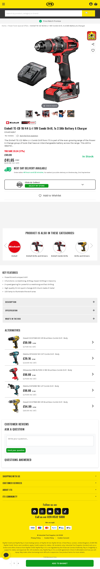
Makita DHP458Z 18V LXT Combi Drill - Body (41, 386)
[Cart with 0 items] (95, 4)
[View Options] (93, 342)
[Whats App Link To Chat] (14, 554)
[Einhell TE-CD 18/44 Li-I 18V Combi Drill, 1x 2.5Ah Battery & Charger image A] (70, 114)
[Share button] (93, 44)
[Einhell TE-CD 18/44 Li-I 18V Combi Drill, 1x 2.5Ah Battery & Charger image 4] (62, 114)
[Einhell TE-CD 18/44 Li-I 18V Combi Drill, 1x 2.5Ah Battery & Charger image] (29, 114)
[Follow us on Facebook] (34, 511)
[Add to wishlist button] (93, 50)
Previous (5, 244)
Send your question (16, 450)
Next (91, 244)
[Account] (90, 4)
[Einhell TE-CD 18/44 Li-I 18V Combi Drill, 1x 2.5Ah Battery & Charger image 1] (37, 114)
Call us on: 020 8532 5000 (50, 517)
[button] (3, 3)
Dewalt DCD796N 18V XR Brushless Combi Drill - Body (45, 402)
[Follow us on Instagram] (42, 511)
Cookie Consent (63, 538)
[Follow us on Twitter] (57, 511)
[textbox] (49, 441)
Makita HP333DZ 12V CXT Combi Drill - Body (41, 354)
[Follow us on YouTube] (50, 511)
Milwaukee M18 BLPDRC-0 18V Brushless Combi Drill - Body (47, 370)
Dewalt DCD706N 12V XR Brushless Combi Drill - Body (45, 338)
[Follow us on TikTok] (65, 511)
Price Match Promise (52, 21)
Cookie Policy (49, 538)
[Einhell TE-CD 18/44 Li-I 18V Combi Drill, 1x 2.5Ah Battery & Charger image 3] (54, 114)
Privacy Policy (36, 538)
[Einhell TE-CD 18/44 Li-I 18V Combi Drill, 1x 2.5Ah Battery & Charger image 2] (45, 114)
